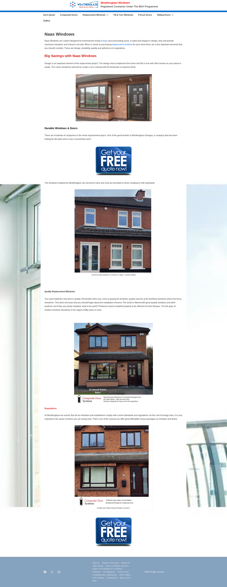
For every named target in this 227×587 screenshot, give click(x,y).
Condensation (112, 578)
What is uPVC (125, 578)
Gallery (46, 21)
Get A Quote (49, 15)
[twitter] (52, 572)
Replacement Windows (94, 15)
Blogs (94, 581)
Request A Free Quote (110, 563)
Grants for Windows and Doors (117, 566)
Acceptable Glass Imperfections (104, 575)
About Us (96, 563)
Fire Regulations (109, 572)
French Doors (145, 15)
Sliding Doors (164, 15)
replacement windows (122, 44)
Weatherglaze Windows (115, 2)
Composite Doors (69, 15)
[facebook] (45, 572)
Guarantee (96, 572)
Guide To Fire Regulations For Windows (107, 569)
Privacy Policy (123, 572)
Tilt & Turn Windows (123, 15)
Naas (105, 41)
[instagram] (58, 572)
